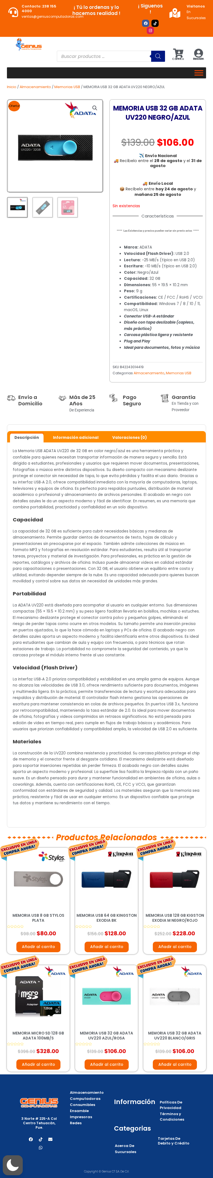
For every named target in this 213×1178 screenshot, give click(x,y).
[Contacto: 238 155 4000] (13, 12)
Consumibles (82, 1104)
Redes (76, 1123)
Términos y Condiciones (172, 1116)
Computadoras (85, 1098)
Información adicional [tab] (75, 437)
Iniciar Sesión (198, 58)
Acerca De (124, 1145)
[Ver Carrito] (178, 53)
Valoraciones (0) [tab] (129, 437)
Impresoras (81, 1117)
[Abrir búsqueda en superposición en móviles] (111, 56)
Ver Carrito (178, 58)
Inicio (11, 86)
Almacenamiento (35, 86)
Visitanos (196, 6)
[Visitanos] (175, 13)
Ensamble (79, 1110)
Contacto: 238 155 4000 (39, 9)
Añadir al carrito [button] (38, 946)
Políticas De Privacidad (171, 1105)
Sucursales (125, 1151)
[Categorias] (198, 72)
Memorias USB (67, 86)
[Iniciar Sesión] (198, 53)
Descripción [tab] (26, 437)
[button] (95, 108)
